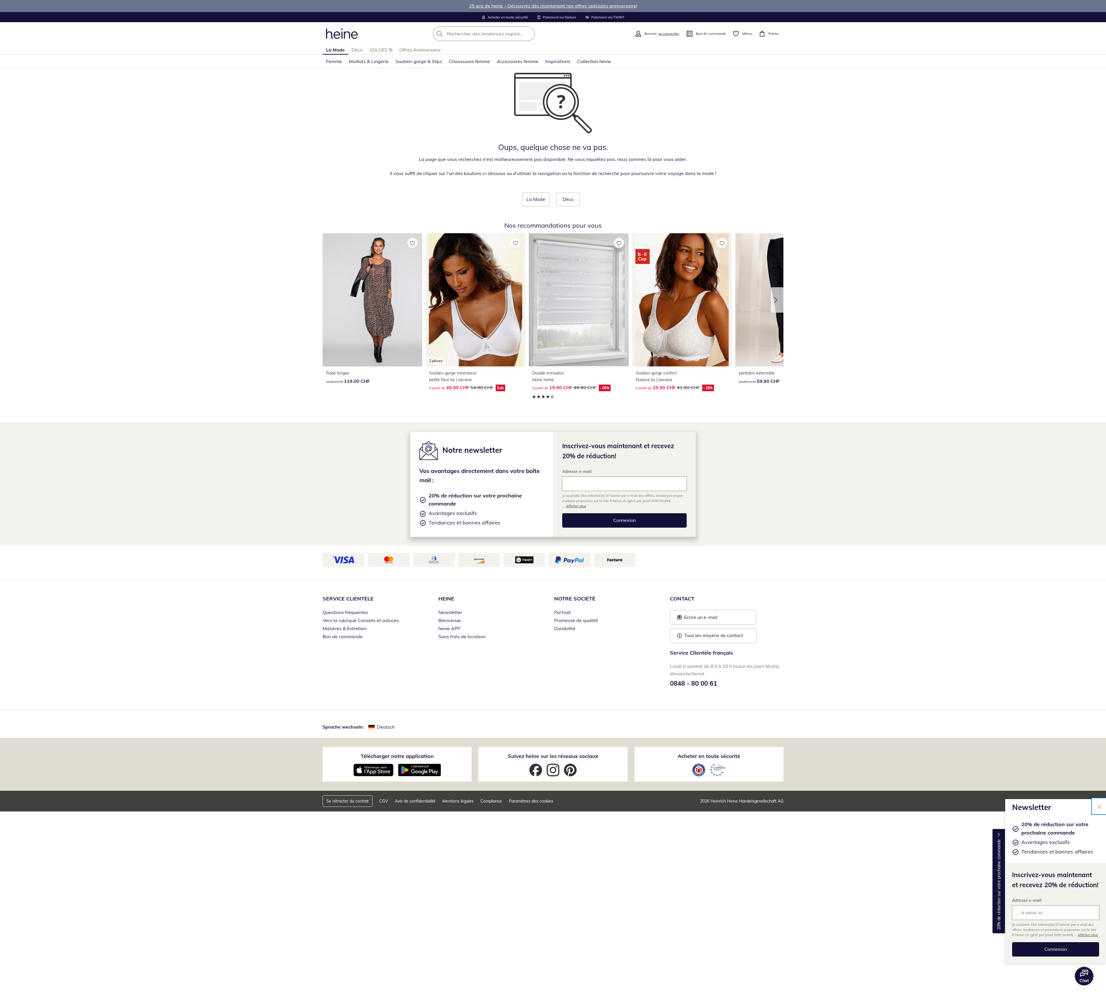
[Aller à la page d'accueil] (342, 33)
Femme (334, 61)
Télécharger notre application (397, 756)
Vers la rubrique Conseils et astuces (361, 620)
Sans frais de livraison (462, 636)
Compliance (491, 801)
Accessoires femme (517, 61)
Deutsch (386, 727)
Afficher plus (1088, 935)
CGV (383, 801)
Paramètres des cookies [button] (531, 801)
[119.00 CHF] (372, 299)
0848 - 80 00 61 (693, 683)
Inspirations (557, 61)
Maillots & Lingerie (369, 61)
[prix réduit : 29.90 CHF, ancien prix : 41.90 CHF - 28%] (682, 299)
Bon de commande (343, 636)
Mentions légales (458, 801)
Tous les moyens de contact (713, 635)
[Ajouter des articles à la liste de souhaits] (412, 243)
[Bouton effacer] (529, 33)
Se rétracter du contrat (347, 801)
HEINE (446, 598)
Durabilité (564, 628)
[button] (777, 300)
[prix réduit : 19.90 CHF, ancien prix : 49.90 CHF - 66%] (578, 299)
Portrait (562, 612)
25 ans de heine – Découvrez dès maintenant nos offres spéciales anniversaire (552, 6)
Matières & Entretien (344, 628)
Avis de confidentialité (415, 801)
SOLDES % (381, 50)
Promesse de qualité (576, 620)
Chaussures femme (469, 61)
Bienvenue (449, 620)
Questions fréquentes (345, 612)
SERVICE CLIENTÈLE (348, 598)
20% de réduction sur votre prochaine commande (998, 884)
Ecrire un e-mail (709, 618)
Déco (357, 50)
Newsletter (450, 612)
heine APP (449, 628)
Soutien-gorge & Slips (418, 61)
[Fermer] (1099, 806)
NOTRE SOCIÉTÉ (574, 598)
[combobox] (496, 34)
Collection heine (594, 61)
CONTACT (682, 598)
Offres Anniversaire (420, 50)
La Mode (335, 50)
